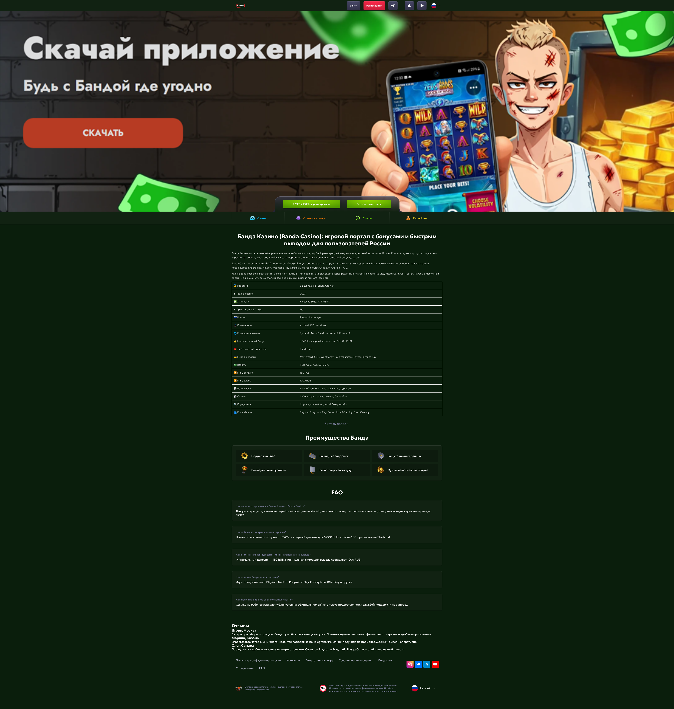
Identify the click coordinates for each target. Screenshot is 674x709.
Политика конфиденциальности (258, 660)
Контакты (293, 660)
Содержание (244, 668)
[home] (240, 5)
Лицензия (385, 660)
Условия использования (355, 660)
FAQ (262, 668)
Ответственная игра (319, 660)
